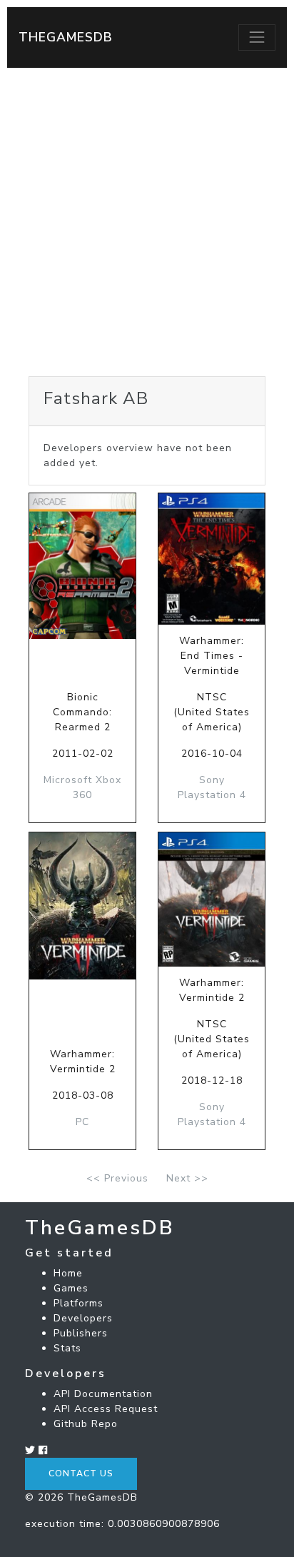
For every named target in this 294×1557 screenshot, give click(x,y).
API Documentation (103, 1394)
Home (68, 1273)
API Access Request (106, 1409)
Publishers (81, 1333)
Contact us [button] (81, 1473)
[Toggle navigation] (256, 37)
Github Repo (86, 1424)
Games (71, 1288)
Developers (83, 1318)
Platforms (78, 1303)
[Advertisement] (147, 222)
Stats (67, 1348)
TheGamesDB (66, 37)
